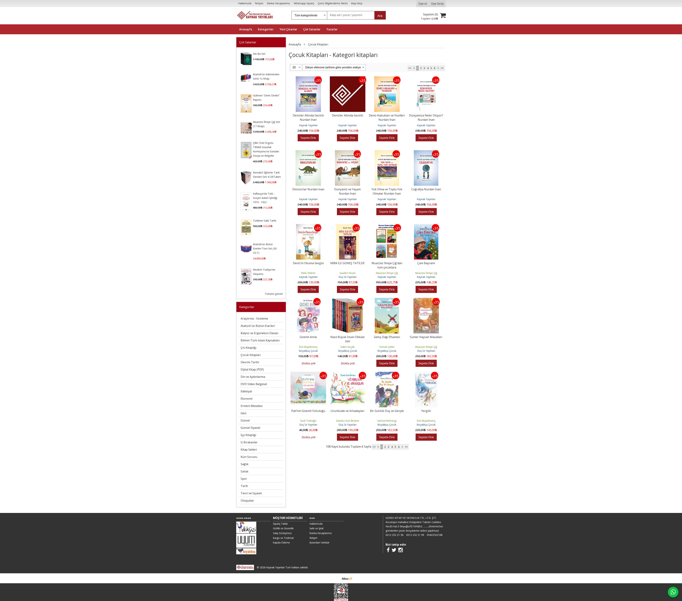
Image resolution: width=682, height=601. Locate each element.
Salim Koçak (347, 347)
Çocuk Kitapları (251, 355)
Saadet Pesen (347, 273)
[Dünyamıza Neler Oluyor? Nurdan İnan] (426, 78)
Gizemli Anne (308, 337)
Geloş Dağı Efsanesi (387, 337)
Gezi (243, 413)
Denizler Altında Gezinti (347, 115)
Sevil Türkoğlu (308, 420)
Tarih (244, 486)
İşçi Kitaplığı (248, 435)
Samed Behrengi (387, 420)
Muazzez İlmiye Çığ (387, 273)
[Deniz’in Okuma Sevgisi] (308, 226)
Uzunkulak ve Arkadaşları (347, 411)
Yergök (426, 411)
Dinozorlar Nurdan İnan (308, 189)
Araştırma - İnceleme (254, 318)
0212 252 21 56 (394, 535)
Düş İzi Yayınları (347, 277)
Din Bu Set (259, 53)
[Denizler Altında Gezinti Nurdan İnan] (308, 78)
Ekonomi (246, 399)
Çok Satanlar (247, 42)
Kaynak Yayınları (308, 125)
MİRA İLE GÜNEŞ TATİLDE (347, 263)
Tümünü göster (274, 293)
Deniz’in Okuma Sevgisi (308, 263)
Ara (379, 16)
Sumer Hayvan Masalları (426, 337)
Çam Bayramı (426, 263)
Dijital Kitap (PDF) (252, 369)
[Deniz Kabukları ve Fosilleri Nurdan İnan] (387, 78)
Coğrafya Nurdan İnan (426, 189)
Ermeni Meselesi (251, 406)
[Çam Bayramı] (426, 226)
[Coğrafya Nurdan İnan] (426, 152)
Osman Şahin (386, 347)
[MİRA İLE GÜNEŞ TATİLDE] (347, 226)
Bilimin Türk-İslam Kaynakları (260, 340)
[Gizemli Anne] (308, 300)
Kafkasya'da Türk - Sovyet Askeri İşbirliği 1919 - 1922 (265, 198)
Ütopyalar (247, 500)
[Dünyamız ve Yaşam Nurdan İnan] (347, 152)
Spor (244, 479)
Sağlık (244, 464)
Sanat (244, 471)
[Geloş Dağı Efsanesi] (387, 300)
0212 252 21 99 (415, 535)
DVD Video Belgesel (254, 384)
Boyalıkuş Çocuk (308, 350)
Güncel (245, 420)
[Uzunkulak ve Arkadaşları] (347, 374)
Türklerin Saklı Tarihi (264, 220)
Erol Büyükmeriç (308, 347)
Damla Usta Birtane (347, 420)
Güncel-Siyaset (250, 428)
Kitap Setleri (249, 450)
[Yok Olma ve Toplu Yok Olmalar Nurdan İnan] (387, 152)
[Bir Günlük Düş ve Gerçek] (386, 374)
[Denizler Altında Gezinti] (347, 78)
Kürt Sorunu (249, 457)
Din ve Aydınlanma (253, 377)
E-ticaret (335, 578)
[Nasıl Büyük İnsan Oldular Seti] (347, 300)
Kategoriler (246, 307)
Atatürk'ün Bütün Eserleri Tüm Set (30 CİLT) (265, 248)
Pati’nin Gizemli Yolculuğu (308, 411)
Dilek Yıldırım (308, 273)
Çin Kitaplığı (248, 348)
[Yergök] (426, 374)
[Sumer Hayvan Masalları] (426, 300)
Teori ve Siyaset (251, 493)
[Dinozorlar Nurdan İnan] (308, 152)
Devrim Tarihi (250, 362)
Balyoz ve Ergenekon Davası (259, 333)
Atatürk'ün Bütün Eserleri (258, 326)
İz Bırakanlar (249, 442)
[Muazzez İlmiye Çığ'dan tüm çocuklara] (387, 226)
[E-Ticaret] (347, 578)
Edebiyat (246, 391)
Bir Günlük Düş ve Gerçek (387, 411)
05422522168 (434, 535)
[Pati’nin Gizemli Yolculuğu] (308, 374)
